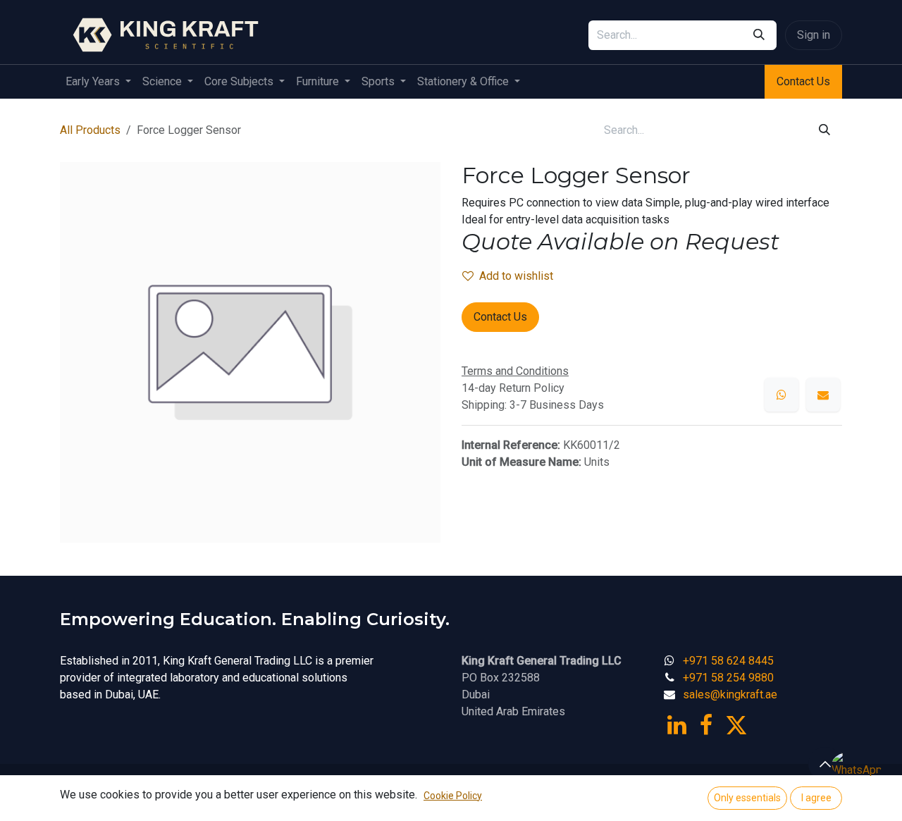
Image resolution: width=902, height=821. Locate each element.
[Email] (823, 395)
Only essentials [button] (747, 797)
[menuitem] (98, 82)
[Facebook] (706, 725)
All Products (90, 130)
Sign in (813, 35)
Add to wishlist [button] (516, 276)
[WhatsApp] (781, 395)
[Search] (759, 35)
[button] (825, 764)
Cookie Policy (453, 795)
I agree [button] (816, 797)
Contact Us (803, 81)
